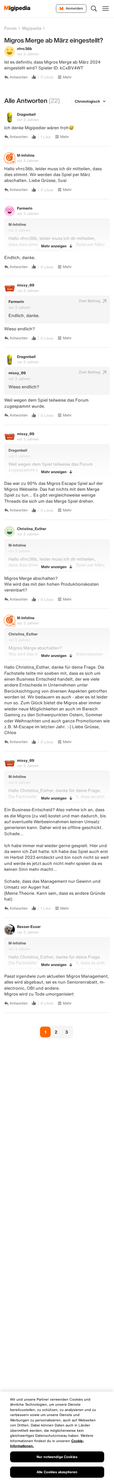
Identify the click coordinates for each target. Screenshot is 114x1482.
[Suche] (94, 8)
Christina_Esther (31, 528)
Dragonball (26, 114)
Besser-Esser (29, 926)
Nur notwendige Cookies (57, 1456)
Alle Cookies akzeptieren (57, 1472)
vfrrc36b (24, 48)
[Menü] (105, 8)
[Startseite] (17, 8)
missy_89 (25, 285)
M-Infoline (25, 155)
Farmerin (24, 208)
